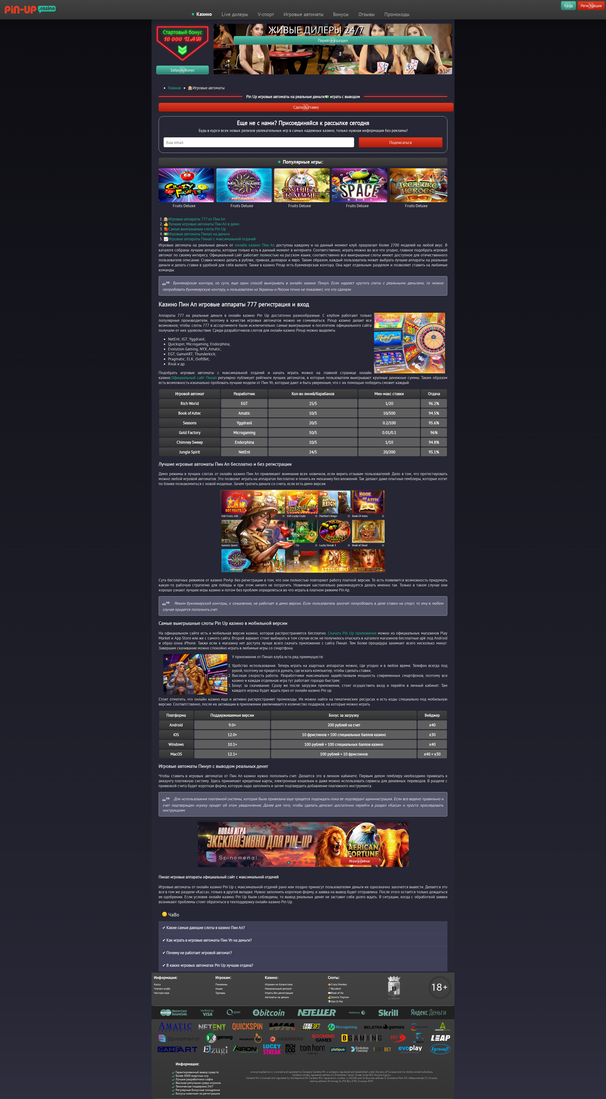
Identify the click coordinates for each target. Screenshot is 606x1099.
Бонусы (341, 14)
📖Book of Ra (335, 993)
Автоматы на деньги (277, 997)
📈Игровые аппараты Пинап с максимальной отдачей (210, 238)
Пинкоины (221, 984)
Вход (568, 5)
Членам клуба (162, 988)
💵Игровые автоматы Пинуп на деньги (197, 233)
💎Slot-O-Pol (335, 1001)
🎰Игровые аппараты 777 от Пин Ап (194, 218)
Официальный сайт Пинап (194, 377)
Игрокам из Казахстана (279, 984)
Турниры (220, 993)
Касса (157, 984)
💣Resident (334, 988)
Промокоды (397, 14)
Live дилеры (235, 14)
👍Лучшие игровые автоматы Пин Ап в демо (201, 223)
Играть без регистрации (279, 993)
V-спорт (266, 14)
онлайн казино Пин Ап (255, 244)
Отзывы (366, 14)
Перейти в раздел (333, 40)
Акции (219, 988)
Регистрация (591, 5)
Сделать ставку (306, 107)
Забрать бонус (182, 69)
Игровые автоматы (304, 14)
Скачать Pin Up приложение (352, 632)
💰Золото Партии (338, 997)
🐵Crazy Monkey (337, 984)
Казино (204, 14)
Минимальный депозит (278, 988)
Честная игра (161, 993)
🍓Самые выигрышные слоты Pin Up (195, 228)
